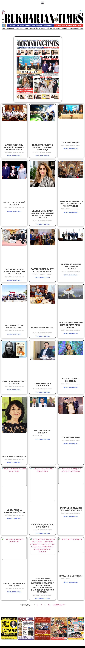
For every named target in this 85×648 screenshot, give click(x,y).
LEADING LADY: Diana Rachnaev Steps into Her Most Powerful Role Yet (42, 214)
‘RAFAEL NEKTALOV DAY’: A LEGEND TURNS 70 (42, 270)
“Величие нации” (71, 142)
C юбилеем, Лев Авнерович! (42, 384)
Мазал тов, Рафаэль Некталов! (14, 584)
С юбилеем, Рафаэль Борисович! (42, 526)
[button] (42, 2)
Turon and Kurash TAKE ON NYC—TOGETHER (71, 266)
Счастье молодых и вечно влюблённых (71, 509)
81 (49, 605)
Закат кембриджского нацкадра (14, 382)
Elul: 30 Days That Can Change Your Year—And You (71, 325)
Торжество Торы (71, 437)
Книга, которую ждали (14, 456)
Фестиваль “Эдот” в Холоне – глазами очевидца (42, 147)
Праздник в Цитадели (70, 576)
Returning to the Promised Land (14, 326)
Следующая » (59, 605)
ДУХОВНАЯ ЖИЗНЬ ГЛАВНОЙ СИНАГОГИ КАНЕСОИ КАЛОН (14, 147)
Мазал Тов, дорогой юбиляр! (14, 203)
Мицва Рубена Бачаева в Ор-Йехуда (14, 511)
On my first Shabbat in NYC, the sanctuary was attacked (71, 203)
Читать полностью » (14, 156)
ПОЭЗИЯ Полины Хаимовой (70, 380)
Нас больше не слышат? (42, 432)
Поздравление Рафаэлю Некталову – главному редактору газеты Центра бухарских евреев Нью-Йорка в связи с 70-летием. (42, 585)
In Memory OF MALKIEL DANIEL (42, 328)
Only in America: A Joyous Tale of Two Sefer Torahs (14, 271)
